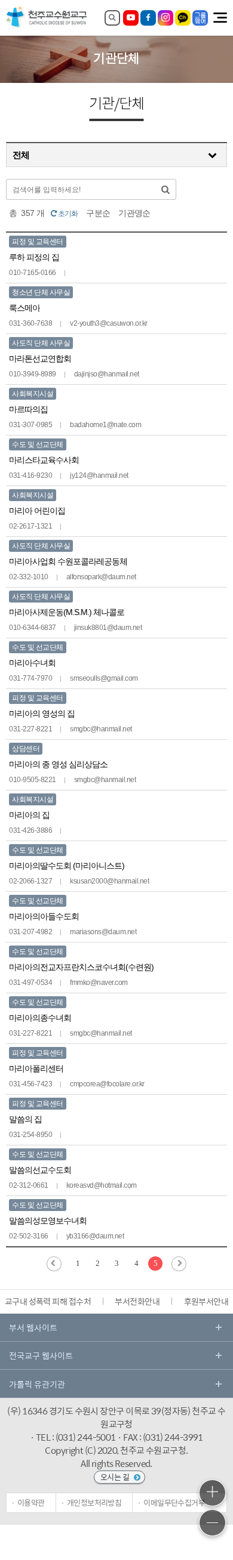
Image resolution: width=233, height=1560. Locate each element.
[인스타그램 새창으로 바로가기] (165, 18)
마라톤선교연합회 (40, 358)
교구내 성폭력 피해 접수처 (48, 1301)
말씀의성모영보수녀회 (48, 1220)
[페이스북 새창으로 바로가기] (148, 18)
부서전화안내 (137, 1301)
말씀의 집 (25, 1119)
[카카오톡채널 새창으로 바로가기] (183, 18)
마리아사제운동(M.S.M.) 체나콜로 (66, 612)
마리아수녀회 (32, 663)
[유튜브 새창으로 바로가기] (131, 18)
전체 (21, 155)
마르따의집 (28, 409)
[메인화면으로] (47, 26)
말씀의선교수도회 (40, 1170)
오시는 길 (115, 1477)
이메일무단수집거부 (174, 1502)
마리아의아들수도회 (44, 916)
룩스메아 (24, 308)
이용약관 (31, 1502)
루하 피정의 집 (34, 257)
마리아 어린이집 (37, 510)
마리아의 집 (29, 815)
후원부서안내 (206, 1301)
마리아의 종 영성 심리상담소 (58, 764)
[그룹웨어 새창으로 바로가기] (200, 18)
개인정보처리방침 (94, 1502)
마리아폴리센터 (36, 1068)
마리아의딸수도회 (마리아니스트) (66, 865)
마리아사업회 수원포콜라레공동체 (68, 561)
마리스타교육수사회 (44, 460)
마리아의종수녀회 (40, 1018)
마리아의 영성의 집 (42, 713)
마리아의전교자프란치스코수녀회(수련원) (81, 967)
